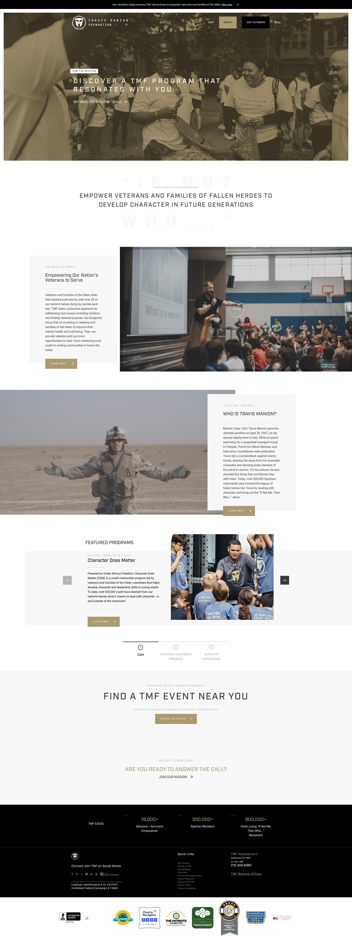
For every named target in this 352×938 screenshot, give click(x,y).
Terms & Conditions (187, 888)
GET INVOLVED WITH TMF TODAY (97, 102)
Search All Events (173, 719)
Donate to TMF (184, 866)
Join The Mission (255, 22)
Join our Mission (173, 777)
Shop (211, 22)
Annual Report (184, 869)
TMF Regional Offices (246, 874)
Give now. (227, 4)
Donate (228, 22)
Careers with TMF (186, 882)
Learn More (58, 363)
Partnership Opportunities (189, 875)
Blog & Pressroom (186, 878)
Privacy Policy (184, 885)
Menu (277, 22)
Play (237, 309)
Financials (182, 872)
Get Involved (183, 863)
